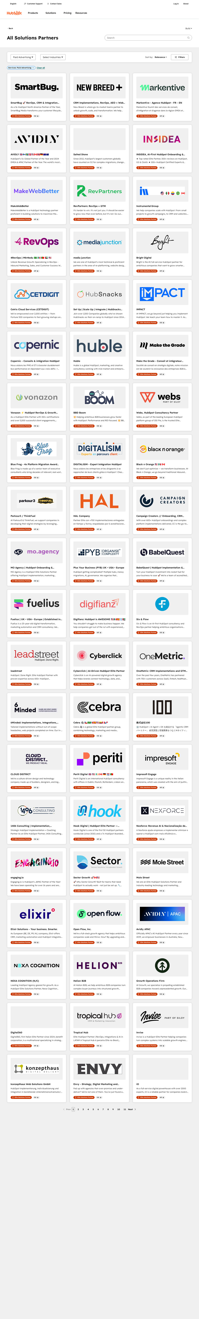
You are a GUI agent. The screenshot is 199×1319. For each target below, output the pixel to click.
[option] (22, 57)
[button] (188, 28)
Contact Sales (56, 4)
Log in (176, 4)
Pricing (67, 13)
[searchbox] (148, 38)
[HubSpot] (14, 13)
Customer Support (35, 4)
